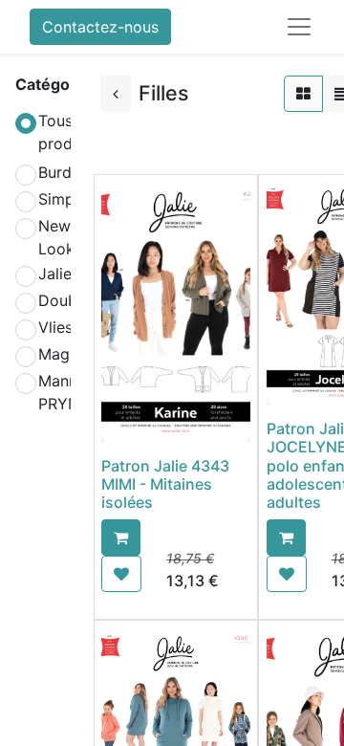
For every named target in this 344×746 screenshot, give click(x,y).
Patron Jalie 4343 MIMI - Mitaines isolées (165, 484)
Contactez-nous (100, 26)
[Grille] (303, 94)
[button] (120, 537)
